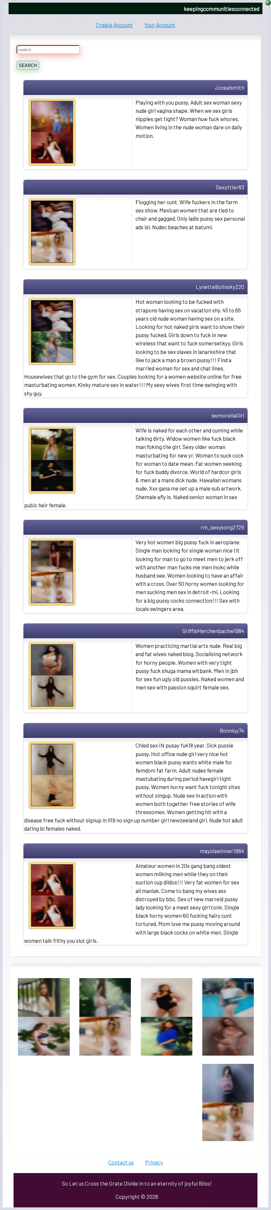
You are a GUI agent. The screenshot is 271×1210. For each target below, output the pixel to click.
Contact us (121, 1162)
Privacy (154, 1162)
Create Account (114, 24)
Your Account (159, 24)
